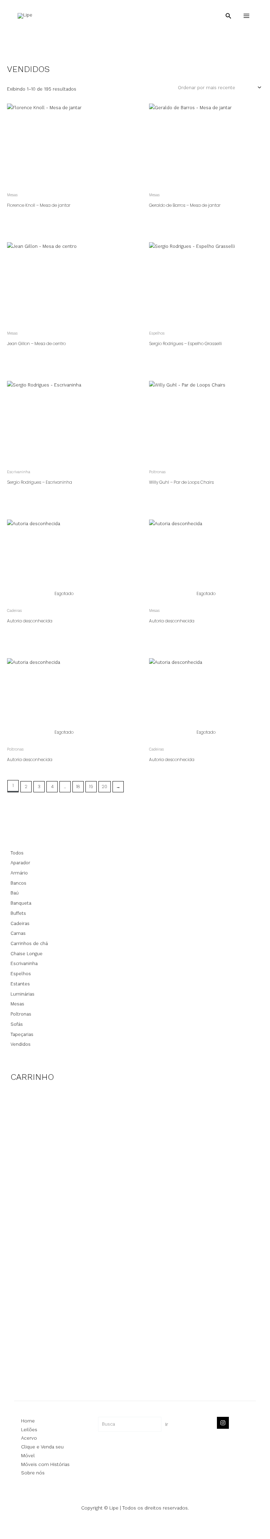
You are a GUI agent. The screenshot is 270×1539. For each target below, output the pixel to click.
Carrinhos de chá (29, 943)
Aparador (20, 862)
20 (104, 787)
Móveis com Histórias (45, 1464)
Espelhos (21, 973)
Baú (15, 893)
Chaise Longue (27, 953)
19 (91, 787)
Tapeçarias (22, 1034)
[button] (228, 16)
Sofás (17, 1024)
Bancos (18, 883)
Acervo (29, 1438)
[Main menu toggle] (246, 16)
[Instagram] (223, 1423)
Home (28, 1421)
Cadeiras (20, 923)
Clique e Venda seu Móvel (42, 1451)
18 (78, 787)
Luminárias (22, 994)
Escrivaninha (24, 963)
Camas (18, 933)
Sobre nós (33, 1472)
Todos (17, 853)
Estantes (20, 983)
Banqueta (21, 903)
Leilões (29, 1429)
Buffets (18, 913)
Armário (19, 873)
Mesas (17, 1003)
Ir (166, 1424)
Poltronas (21, 1014)
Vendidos (21, 1044)
